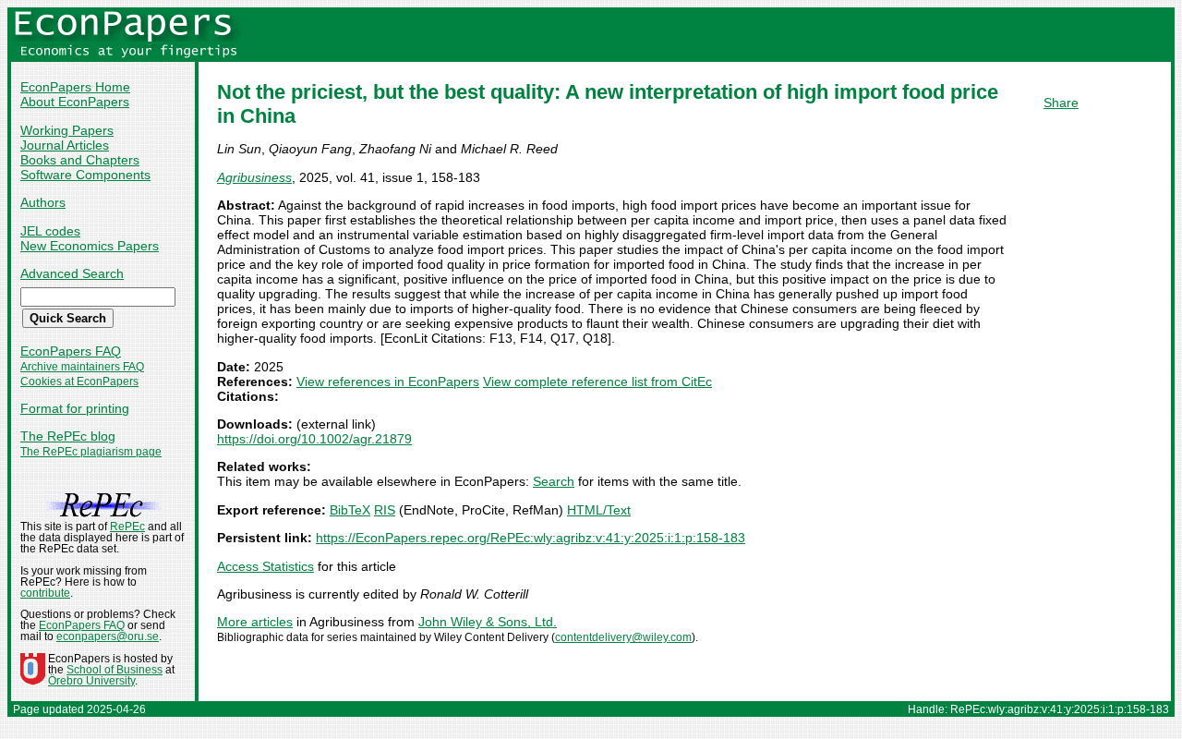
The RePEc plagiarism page (91, 451)
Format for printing (74, 408)
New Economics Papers (89, 245)
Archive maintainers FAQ (82, 366)
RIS (384, 510)
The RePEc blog (67, 436)
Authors (43, 202)
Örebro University (91, 680)
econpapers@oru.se (107, 636)
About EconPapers (74, 101)
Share (1061, 102)
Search (553, 481)
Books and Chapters (79, 159)
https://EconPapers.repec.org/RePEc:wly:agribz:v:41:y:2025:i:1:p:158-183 (530, 537)
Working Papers (67, 130)
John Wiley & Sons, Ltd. (487, 621)
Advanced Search (72, 273)
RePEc (127, 526)
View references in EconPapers (387, 381)
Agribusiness (254, 177)
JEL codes (50, 231)
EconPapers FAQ (70, 351)
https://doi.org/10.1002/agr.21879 (314, 438)
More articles (255, 621)
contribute (45, 593)
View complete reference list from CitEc (597, 381)
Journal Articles (64, 145)
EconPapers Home (75, 86)
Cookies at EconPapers (79, 381)
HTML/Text (599, 510)
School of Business (114, 669)
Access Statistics (265, 566)
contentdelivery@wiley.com (623, 637)
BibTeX (350, 510)
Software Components (85, 174)
